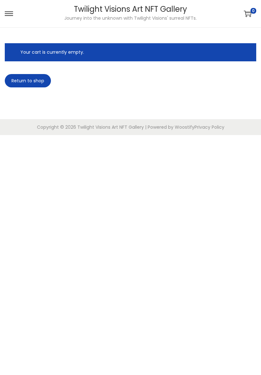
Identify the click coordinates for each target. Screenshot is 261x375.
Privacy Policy (209, 127)
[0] (247, 13)
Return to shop (27, 81)
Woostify (184, 127)
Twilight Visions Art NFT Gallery (130, 9)
